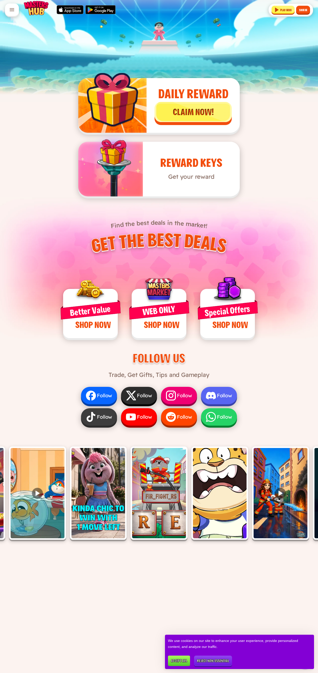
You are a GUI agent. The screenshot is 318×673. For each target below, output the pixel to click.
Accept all (179, 661)
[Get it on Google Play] (100, 9)
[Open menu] (12, 9)
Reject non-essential (213, 661)
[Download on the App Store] (70, 9)
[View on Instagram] (98, 493)
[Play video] (37, 493)
